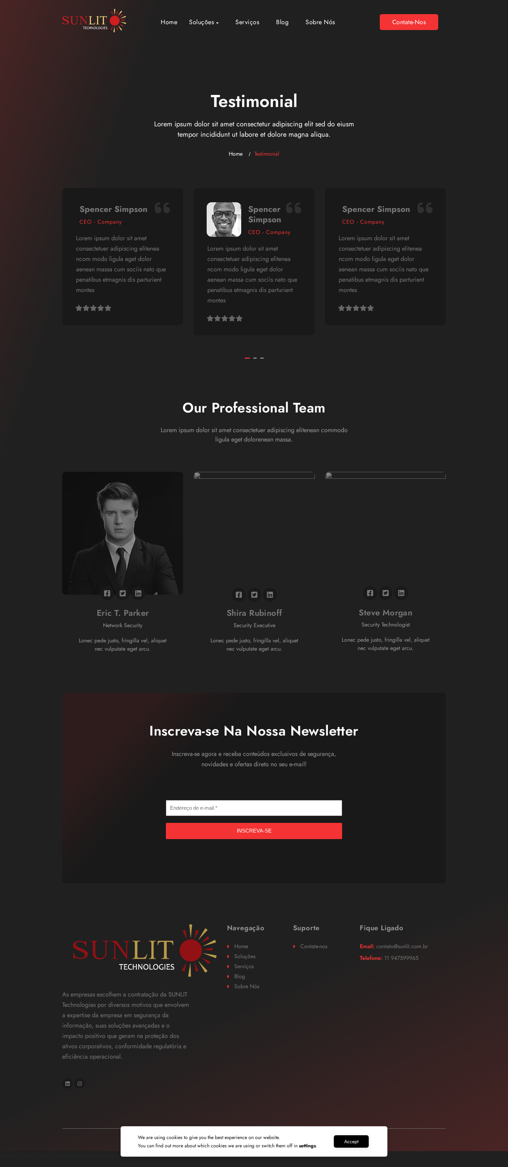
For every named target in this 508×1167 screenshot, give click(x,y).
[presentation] (63, 338)
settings (307, 1145)
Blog (282, 22)
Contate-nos (409, 22)
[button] (247, 358)
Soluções (201, 22)
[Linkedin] (67, 1083)
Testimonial (266, 154)
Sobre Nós (320, 22)
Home (169, 22)
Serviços (247, 22)
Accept (351, 1141)
